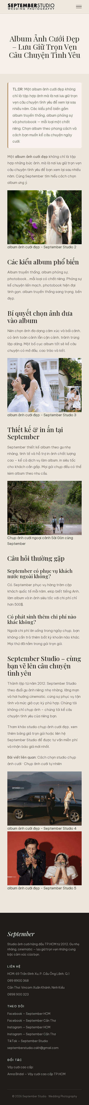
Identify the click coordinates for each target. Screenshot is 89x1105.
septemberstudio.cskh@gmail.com (33, 1048)
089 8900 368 (18, 981)
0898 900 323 (18, 994)
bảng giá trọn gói (31, 733)
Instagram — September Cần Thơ (31, 1034)
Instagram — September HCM (28, 1027)
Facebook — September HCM (28, 1014)
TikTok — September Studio (27, 1041)
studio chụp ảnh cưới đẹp (48, 727)
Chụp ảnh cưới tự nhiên (43, 764)
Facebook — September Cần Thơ (31, 1021)
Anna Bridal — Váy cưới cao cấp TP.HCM (36, 1074)
